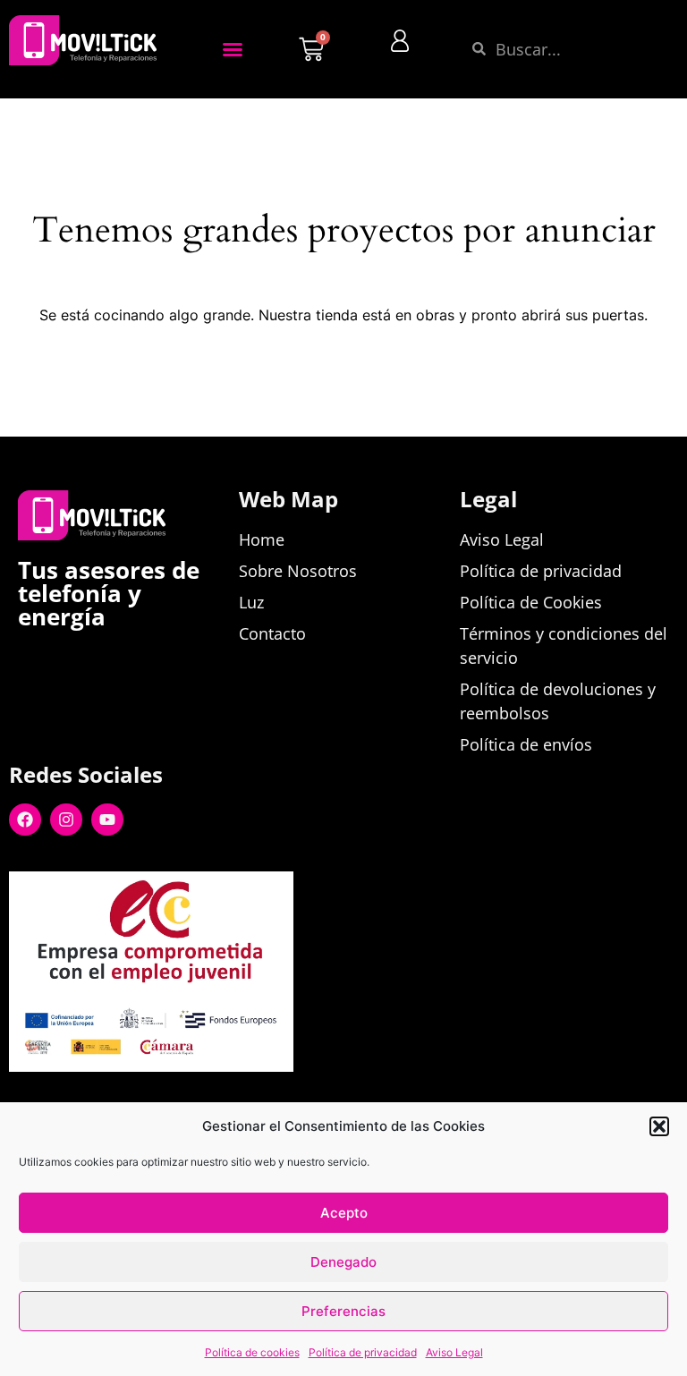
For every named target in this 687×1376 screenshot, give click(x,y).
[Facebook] (25, 819)
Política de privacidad (363, 1352)
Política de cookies (252, 1352)
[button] (659, 1126)
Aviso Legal (454, 1352)
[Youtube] (107, 819)
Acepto (344, 1212)
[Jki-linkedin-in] (102, 1100)
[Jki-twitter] (61, 1100)
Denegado (343, 1261)
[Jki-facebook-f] (19, 1100)
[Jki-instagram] (143, 1100)
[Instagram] (66, 819)
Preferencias (343, 1311)
